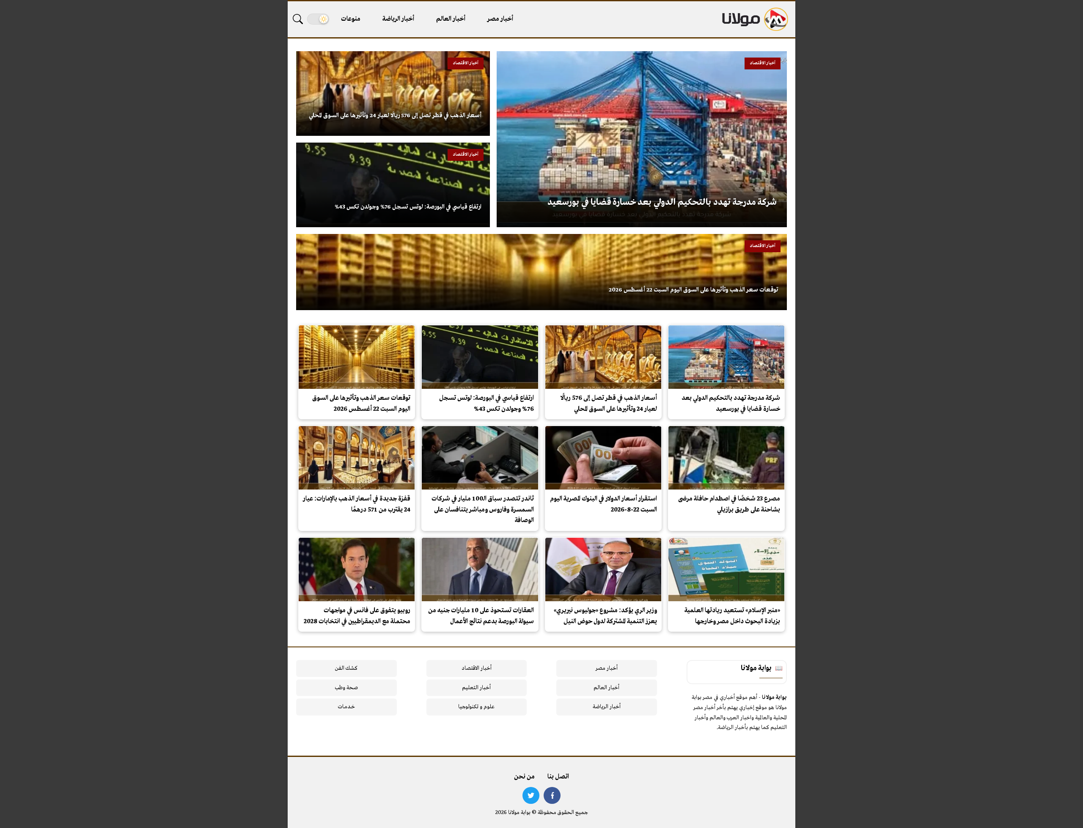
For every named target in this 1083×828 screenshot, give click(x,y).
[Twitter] (530, 795)
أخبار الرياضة (398, 19)
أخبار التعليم (476, 687)
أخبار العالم (450, 19)
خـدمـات (346, 706)
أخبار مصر (500, 19)
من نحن (524, 777)
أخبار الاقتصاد (477, 668)
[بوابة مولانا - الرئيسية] (754, 19)
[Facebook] (552, 795)
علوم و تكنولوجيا (476, 706)
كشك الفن (346, 668)
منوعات (350, 19)
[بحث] (298, 19)
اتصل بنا (558, 777)
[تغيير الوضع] (318, 19)
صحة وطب (346, 687)
